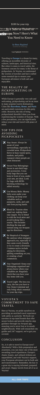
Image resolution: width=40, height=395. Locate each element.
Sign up (3, 34)
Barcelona (15, 106)
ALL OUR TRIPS (20, 379)
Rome (24, 106)
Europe (16, 58)
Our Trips (9, 34)
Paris (33, 106)
